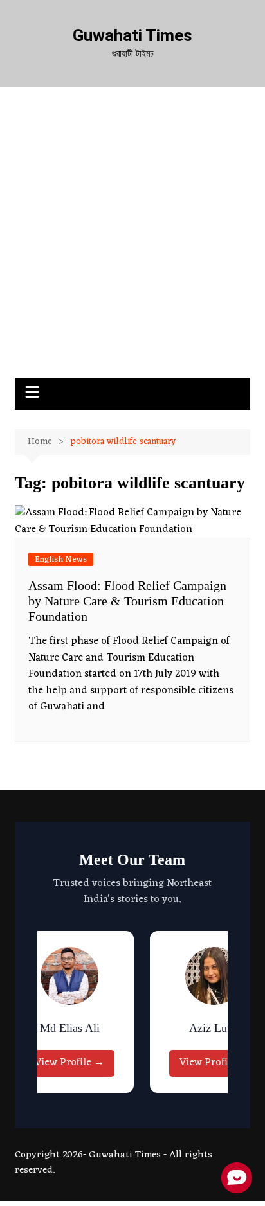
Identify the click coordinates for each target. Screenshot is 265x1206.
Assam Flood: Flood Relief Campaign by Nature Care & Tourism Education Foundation (127, 600)
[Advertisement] (132, 239)
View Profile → (69, 1063)
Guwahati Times (132, 35)
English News (61, 559)
